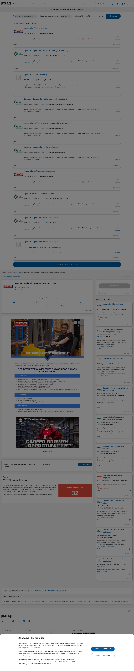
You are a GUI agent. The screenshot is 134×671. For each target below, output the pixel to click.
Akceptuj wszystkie (103, 649)
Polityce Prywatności (29, 656)
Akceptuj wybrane (103, 656)
